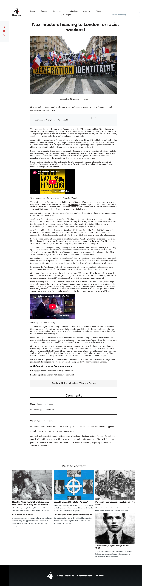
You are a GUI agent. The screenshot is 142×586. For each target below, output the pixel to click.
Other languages (84, 575)
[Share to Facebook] (91, 118)
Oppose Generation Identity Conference (56, 370)
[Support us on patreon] (4, 31)
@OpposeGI (73, 204)
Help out (69, 575)
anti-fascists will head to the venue (94, 213)
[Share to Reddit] (95, 118)
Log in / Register (66, 15)
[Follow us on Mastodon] (4, 27)
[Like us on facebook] (4, 35)
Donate (59, 575)
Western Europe (87, 383)
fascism (56, 383)
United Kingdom (69, 383)
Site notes (99, 575)
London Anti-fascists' (91, 206)
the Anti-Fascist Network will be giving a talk (60, 267)
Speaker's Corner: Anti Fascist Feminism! (56, 375)
